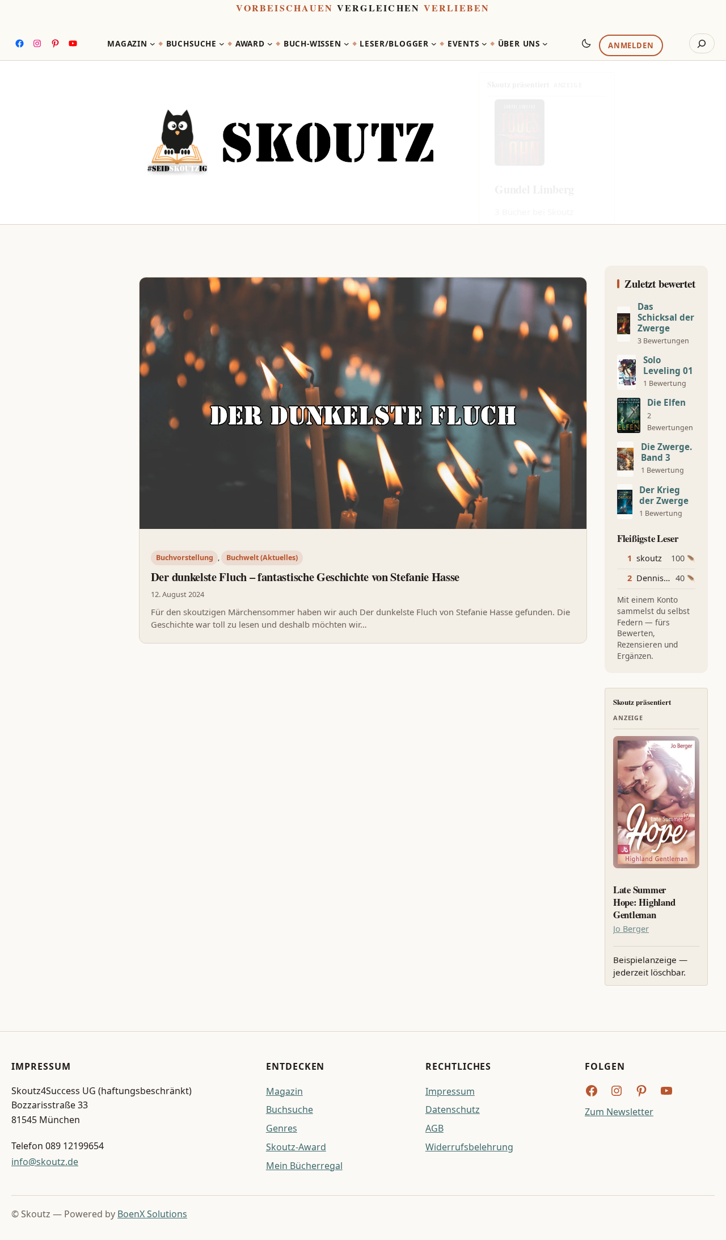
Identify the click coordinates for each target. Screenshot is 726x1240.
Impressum (450, 1091)
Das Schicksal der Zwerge (666, 317)
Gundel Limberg (534, 189)
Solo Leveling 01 (668, 365)
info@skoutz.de (44, 1161)
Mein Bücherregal (304, 1165)
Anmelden (630, 46)
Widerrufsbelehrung (469, 1147)
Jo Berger (631, 928)
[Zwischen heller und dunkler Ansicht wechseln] (586, 43)
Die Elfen (666, 402)
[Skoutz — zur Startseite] (290, 142)
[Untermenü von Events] (484, 44)
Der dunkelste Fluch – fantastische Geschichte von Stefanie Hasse (305, 577)
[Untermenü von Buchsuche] (222, 44)
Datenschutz (452, 1109)
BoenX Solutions (152, 1214)
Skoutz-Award (296, 1147)
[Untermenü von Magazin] (152, 44)
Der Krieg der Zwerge (664, 495)
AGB (434, 1128)
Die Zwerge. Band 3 (666, 452)
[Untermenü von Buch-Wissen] (346, 44)
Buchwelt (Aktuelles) (262, 557)
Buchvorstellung (184, 557)
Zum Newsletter (619, 1112)
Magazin (284, 1091)
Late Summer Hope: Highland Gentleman (644, 902)
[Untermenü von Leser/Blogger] (434, 44)
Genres (281, 1128)
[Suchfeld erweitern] (702, 43)
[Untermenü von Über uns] (545, 44)
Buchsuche (289, 1109)
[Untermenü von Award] (270, 44)
